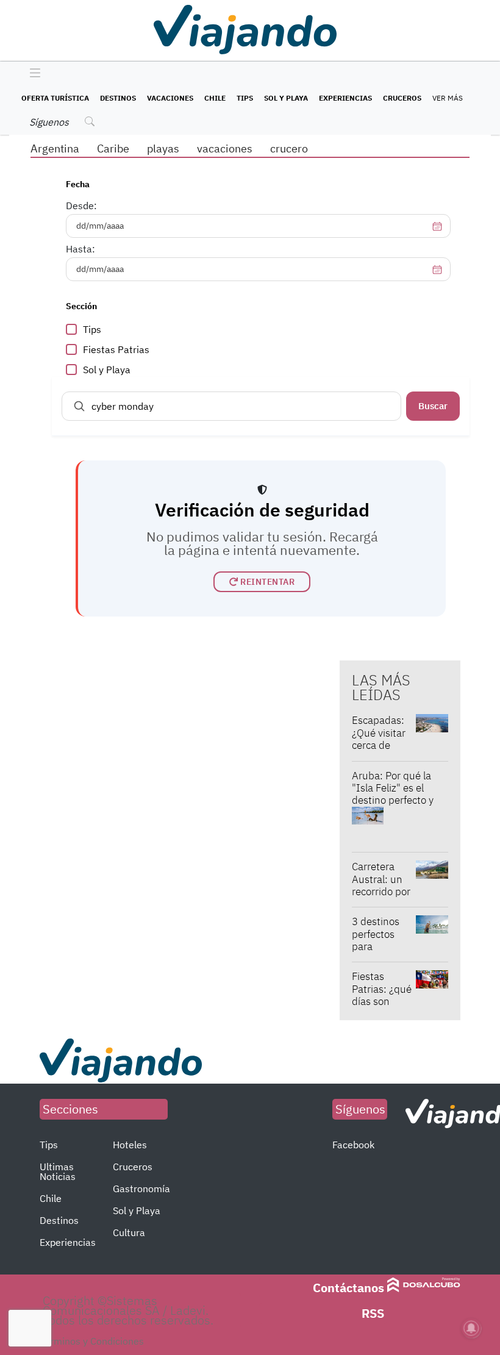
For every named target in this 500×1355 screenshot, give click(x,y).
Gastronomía (141, 1188)
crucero (289, 148)
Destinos (118, 97)
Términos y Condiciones (92, 1341)
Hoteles (130, 1145)
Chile (215, 97)
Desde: (81, 205)
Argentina (54, 148)
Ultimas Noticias (58, 1171)
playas (163, 148)
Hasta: (80, 249)
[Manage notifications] (471, 1328)
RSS (373, 1313)
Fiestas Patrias (116, 349)
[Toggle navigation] (32, 73)
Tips (245, 97)
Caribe (113, 148)
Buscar (433, 406)
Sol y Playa (286, 97)
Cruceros (402, 97)
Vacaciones (170, 97)
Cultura (129, 1232)
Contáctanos (348, 1287)
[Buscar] (79, 406)
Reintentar (267, 581)
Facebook (353, 1145)
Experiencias (345, 97)
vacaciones (224, 148)
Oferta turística (55, 97)
